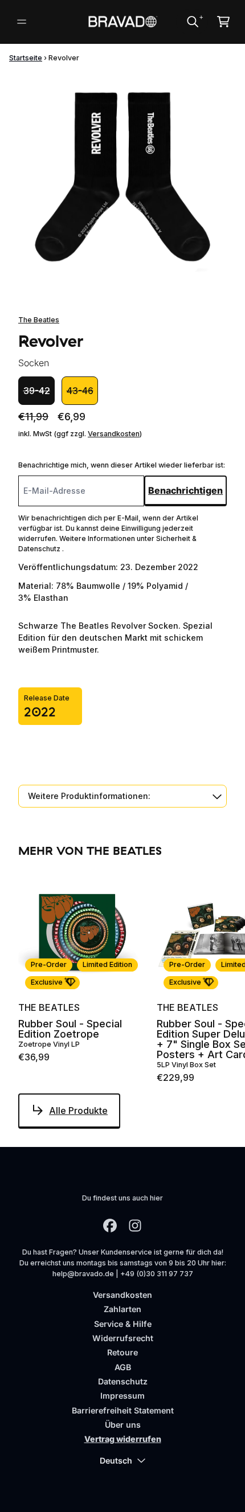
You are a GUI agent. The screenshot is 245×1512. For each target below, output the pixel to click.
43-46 (80, 390)
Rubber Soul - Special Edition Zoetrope (70, 1029)
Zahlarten (122, 1309)
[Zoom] (122, 177)
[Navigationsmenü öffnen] (21, 21)
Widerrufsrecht (122, 1338)
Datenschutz (123, 1381)
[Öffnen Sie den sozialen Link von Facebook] (109, 1225)
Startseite (25, 58)
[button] (122, 795)
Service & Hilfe (123, 1324)
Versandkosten (114, 433)
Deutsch (116, 1460)
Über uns (123, 1424)
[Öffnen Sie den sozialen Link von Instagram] (135, 1225)
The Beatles (38, 319)
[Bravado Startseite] (122, 21)
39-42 (36, 390)
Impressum (122, 1395)
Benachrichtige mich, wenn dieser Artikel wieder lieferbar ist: (121, 465)
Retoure (122, 1352)
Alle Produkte (78, 1110)
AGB (123, 1367)
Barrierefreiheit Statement (123, 1410)
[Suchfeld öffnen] (192, 21)
